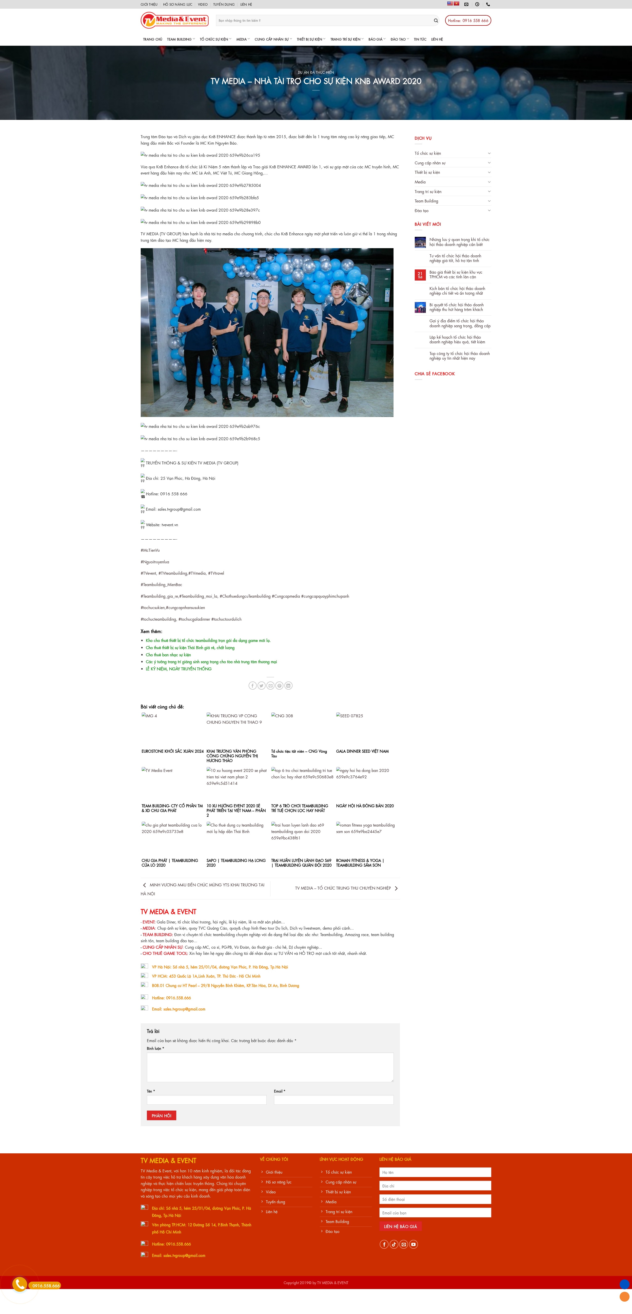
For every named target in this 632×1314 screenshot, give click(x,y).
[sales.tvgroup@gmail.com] (467, 4)
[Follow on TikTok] (394, 1244)
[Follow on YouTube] (413, 1244)
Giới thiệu (149, 4)
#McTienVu (150, 549)
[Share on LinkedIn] (288, 685)
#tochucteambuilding (158, 618)
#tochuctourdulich (226, 618)
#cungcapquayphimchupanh (325, 595)
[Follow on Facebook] (384, 1244)
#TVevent (148, 572)
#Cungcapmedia (286, 595)
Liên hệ (246, 4)
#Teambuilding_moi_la (198, 595)
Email (280, 1090)
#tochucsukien (153, 607)
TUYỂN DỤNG (224, 4)
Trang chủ (152, 39)
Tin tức (420, 39)
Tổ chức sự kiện (214, 39)
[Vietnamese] (456, 3)
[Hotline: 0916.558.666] (488, 4)
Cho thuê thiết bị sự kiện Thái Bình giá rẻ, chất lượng (190, 647)
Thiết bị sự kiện (309, 39)
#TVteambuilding (172, 572)
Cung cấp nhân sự (272, 39)
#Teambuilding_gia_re (159, 595)
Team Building (179, 39)
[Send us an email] (403, 1244)
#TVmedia (197, 572)
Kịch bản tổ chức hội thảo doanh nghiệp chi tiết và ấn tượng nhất (457, 290)
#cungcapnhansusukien (185, 607)
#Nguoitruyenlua (155, 561)
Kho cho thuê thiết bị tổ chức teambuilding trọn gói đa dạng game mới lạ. (208, 640)
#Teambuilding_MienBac (161, 584)
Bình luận (155, 1048)
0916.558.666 (46, 1285)
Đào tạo (398, 39)
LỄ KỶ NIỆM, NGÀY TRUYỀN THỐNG (179, 668)
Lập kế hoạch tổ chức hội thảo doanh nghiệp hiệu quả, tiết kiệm (457, 339)
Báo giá (375, 39)
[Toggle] (489, 153)
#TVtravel (216, 572)
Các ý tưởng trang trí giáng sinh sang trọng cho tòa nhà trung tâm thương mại (211, 661)
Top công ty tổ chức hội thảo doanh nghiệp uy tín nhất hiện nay (460, 355)
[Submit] (436, 20)
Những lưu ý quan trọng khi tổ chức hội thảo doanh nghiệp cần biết (460, 241)
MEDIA (242, 39)
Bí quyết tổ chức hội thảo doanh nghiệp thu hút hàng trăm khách (457, 306)
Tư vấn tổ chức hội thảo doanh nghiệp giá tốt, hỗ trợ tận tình (455, 258)
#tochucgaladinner (194, 618)
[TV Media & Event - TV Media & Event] (175, 20)
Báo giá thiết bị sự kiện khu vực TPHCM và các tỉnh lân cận (456, 274)
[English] (450, 3)
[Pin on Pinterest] (279, 685)
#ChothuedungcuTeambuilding (245, 595)
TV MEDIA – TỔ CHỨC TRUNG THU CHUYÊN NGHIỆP (343, 887)
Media (420, 181)
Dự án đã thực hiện (316, 72)
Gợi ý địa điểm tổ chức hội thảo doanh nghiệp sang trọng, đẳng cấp (460, 323)
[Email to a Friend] (270, 685)
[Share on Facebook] (253, 685)
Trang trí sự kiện (345, 39)
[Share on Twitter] (261, 685)
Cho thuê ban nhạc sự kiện (168, 654)
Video (203, 4)
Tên (151, 1090)
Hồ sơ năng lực (178, 4)
